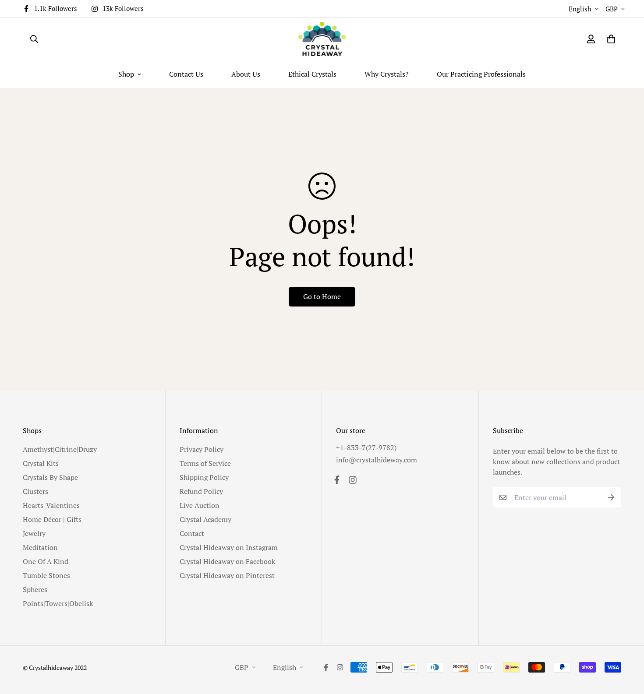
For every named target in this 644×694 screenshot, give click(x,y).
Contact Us (186, 74)
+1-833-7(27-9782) (366, 447)
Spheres (35, 589)
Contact (192, 533)
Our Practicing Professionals (481, 74)
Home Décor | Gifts (52, 519)
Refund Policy (201, 491)
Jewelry (34, 533)
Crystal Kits (41, 463)
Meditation (40, 547)
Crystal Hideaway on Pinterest (227, 575)
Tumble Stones (46, 575)
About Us (245, 74)
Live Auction (199, 505)
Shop (126, 74)
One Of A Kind (45, 561)
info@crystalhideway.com (376, 460)
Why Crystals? (386, 74)
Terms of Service (205, 463)
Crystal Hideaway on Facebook (227, 561)
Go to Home (322, 296)
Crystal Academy (205, 519)
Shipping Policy (204, 477)
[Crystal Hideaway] (322, 39)
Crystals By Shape (50, 477)
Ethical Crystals (312, 74)
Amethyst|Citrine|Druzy (60, 449)
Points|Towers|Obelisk (58, 603)
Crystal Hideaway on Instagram (229, 547)
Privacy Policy (201, 449)
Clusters (35, 491)
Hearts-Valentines (51, 505)
